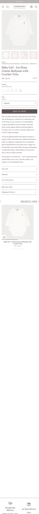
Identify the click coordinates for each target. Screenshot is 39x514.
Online (29, 512)
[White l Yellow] (15, 248)
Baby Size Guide (7, 187)
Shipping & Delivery (8, 192)
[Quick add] (4, 237)
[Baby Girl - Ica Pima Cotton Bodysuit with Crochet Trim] (18, 222)
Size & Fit (5, 169)
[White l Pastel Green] (20, 248)
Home (3, 62)
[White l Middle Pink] (23, 248)
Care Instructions (7, 180)
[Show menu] (3, 6)
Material (4, 175)
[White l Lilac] (12, 248)
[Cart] (36, 6)
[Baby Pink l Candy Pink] (18, 248)
